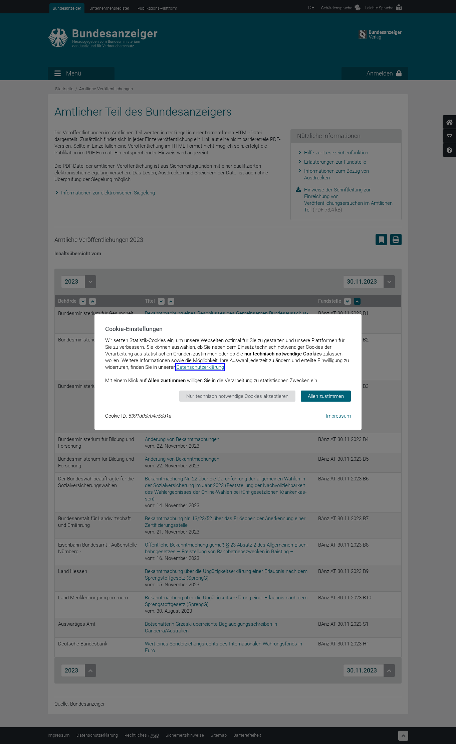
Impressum (338, 416)
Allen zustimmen (326, 396)
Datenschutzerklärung (200, 367)
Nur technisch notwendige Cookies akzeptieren (237, 396)
